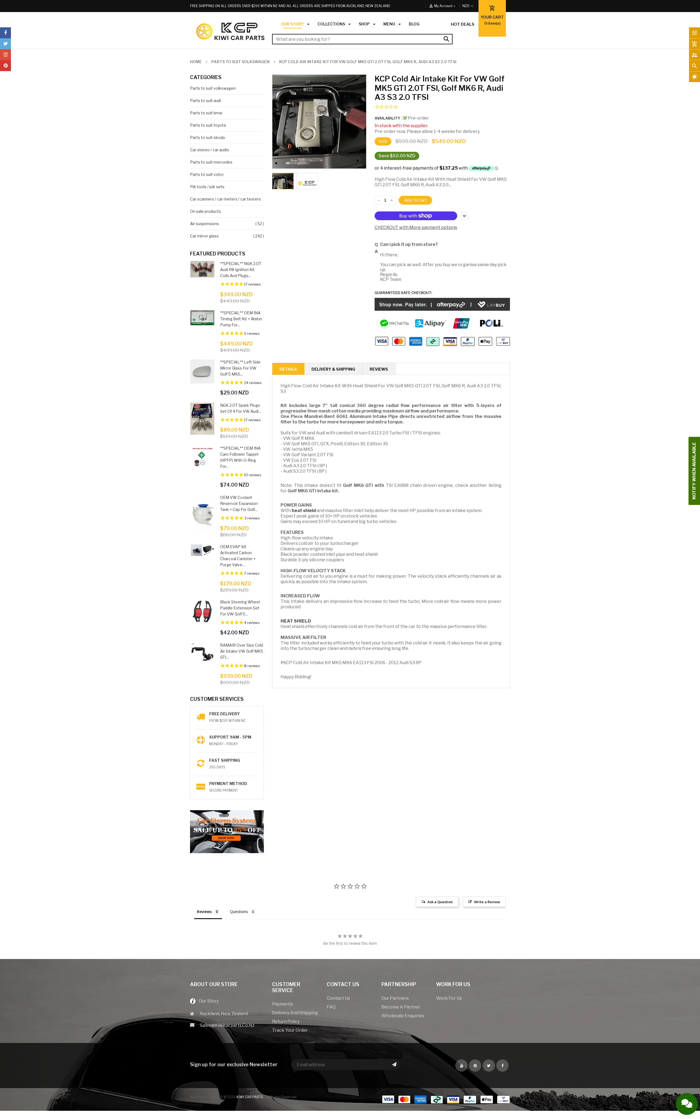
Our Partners (395, 998)
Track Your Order (290, 1030)
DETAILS (288, 369)
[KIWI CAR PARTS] (445, 1099)
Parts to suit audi (205, 100)
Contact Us (338, 998)
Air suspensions (204, 223)
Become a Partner (401, 1007)
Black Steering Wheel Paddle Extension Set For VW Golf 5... (240, 608)
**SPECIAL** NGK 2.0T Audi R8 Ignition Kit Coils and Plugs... (240, 269)
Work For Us (449, 998)
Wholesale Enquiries (402, 1015)
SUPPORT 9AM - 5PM (230, 737)
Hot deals (462, 24)
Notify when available (694, 470)
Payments (282, 1004)
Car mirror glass (204, 236)
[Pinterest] (5, 65)
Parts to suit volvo (207, 174)
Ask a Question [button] (440, 901)
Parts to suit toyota (208, 125)
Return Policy (286, 1021)
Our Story (207, 1001)
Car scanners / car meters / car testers (225, 199)
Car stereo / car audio (209, 149)
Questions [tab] (239, 911)
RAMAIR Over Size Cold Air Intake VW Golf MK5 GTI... (241, 651)
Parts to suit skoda (207, 137)
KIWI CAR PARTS (250, 1097)
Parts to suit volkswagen (213, 88)
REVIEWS (379, 369)
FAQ (331, 1007)
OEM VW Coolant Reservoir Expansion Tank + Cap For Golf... (239, 503)
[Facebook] (5, 32)
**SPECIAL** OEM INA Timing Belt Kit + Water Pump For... (241, 318)
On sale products (205, 211)
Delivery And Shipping (295, 1012)
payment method (228, 783)
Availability (387, 118)
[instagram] (5, 54)
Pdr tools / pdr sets (207, 186)
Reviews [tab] (204, 911)
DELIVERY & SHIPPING (333, 369)
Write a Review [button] (487, 901)
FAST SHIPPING (224, 760)
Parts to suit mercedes (211, 162)
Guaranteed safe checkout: (403, 292)
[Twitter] (5, 43)
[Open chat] (687, 1104)
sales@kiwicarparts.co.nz (227, 1025)
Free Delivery (224, 713)
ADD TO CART (411, 1109)
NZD (472, 6)
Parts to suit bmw (206, 113)
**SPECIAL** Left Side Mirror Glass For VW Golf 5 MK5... (240, 368)
